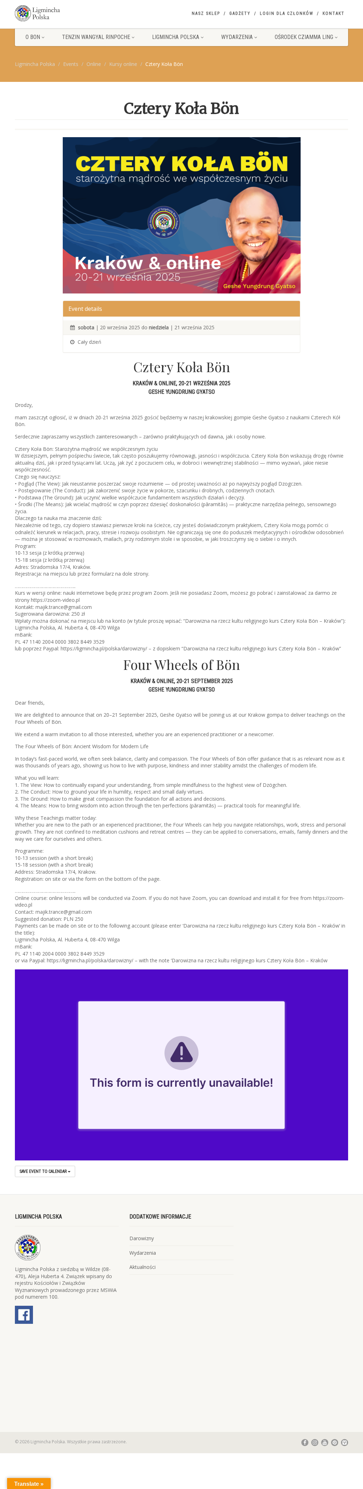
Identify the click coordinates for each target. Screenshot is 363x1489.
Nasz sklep (206, 13)
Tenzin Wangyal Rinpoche (96, 37)
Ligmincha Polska (175, 37)
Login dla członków (286, 13)
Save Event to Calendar (43, 1171)
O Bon (33, 37)
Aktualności (142, 1267)
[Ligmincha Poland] (67, 13)
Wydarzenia (237, 37)
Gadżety (240, 13)
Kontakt (334, 13)
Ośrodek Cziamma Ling (304, 37)
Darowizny (141, 1238)
